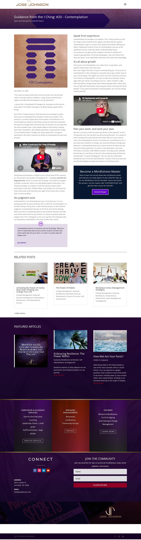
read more (59, 375)
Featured (36, 295)
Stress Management (113, 298)
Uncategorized (101, 301)
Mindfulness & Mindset (64, 294)
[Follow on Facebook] (35, 470)
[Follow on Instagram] (39, 470)
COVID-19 (96, 360)
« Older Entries (19, 313)
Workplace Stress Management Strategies (110, 288)
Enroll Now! (100, 191)
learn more (108, 432)
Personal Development (24, 298)
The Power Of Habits (65, 287)
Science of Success (73, 296)
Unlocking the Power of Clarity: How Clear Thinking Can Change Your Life (30, 289)
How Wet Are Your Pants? (108, 356)
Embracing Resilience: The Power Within (69, 355)
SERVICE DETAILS (32, 441)
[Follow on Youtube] (48, 470)
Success (19, 303)
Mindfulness (100, 296)
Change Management (24, 295)
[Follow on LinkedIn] (43, 470)
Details (70, 431)
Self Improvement (33, 300)
